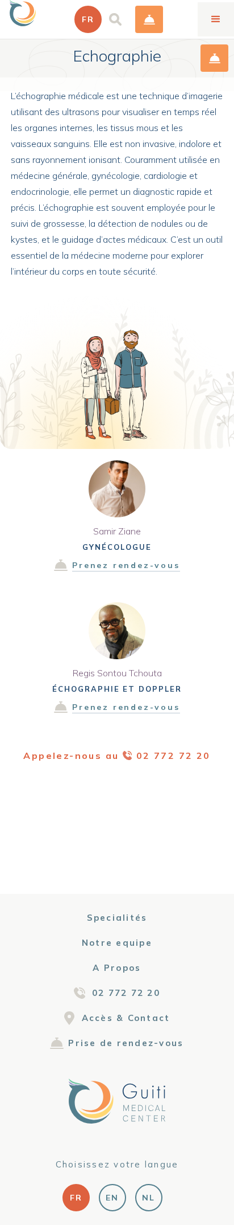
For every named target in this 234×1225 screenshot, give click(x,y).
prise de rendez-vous (149, 19)
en (112, 1198)
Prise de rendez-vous (125, 1043)
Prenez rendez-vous (125, 565)
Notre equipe (117, 942)
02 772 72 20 (126, 992)
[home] (23, 13)
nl (148, 1198)
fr (76, 1198)
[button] (88, 19)
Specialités (117, 917)
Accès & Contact (126, 1017)
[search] (115, 19)
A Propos (117, 967)
